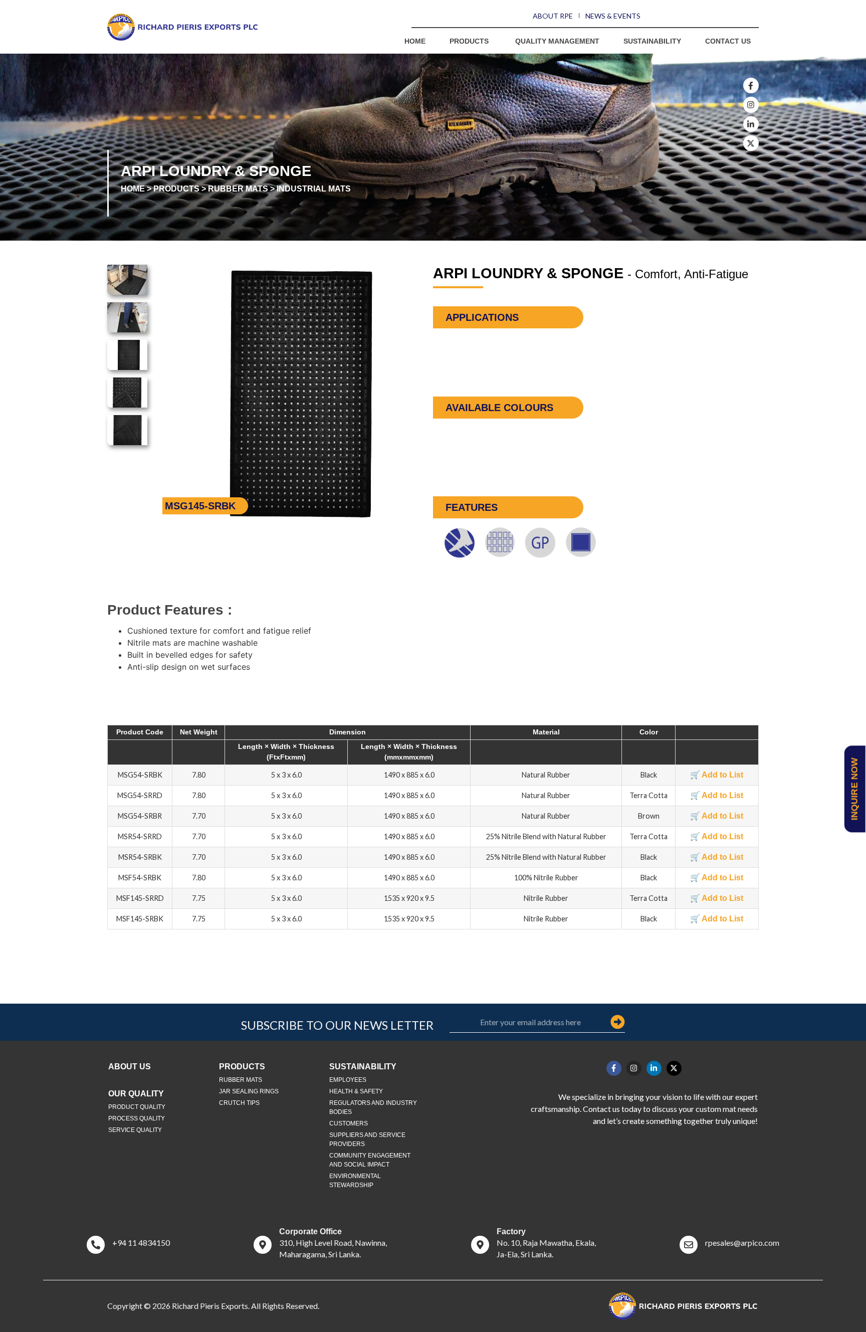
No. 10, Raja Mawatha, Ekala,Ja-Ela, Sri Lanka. (546, 1243)
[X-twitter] (751, 143)
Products (176, 188)
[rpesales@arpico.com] (689, 1245)
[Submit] (617, 1022)
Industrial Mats (314, 188)
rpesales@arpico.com (742, 1242)
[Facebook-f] (751, 85)
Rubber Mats (238, 188)
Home (133, 188)
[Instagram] (751, 104)
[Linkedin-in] (751, 124)
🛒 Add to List (716, 775)
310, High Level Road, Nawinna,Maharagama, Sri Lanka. (333, 1243)
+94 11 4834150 (141, 1242)
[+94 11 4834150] (96, 1245)
